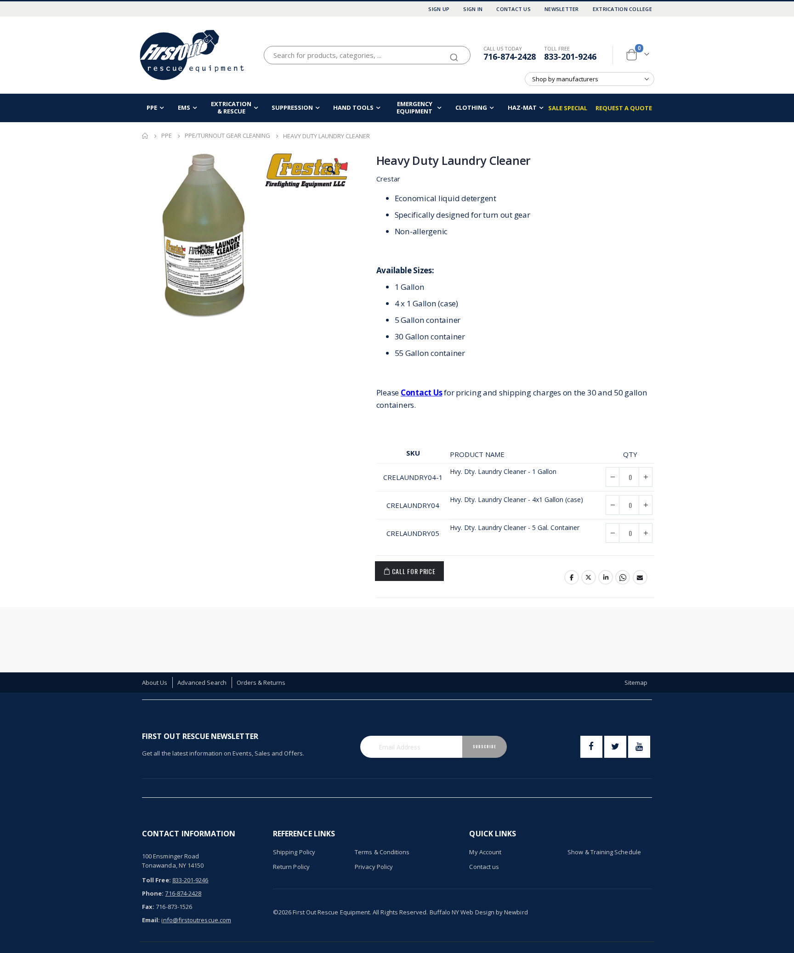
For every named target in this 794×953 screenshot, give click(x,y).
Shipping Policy (294, 852)
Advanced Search (202, 682)
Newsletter (561, 9)
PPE (166, 136)
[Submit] (454, 53)
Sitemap (635, 682)
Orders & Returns (261, 682)
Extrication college (622, 9)
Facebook (571, 577)
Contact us (484, 867)
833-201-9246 (570, 56)
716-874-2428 (509, 56)
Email (640, 577)
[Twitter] (615, 747)
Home (145, 136)
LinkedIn (605, 577)
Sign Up (438, 9)
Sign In (472, 9)
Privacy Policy (374, 867)
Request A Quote (624, 108)
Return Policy (291, 867)
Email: (151, 920)
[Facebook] (591, 747)
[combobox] (367, 55)
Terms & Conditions (382, 852)
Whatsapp (622, 577)
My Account (485, 852)
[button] (331, 170)
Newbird (515, 912)
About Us (155, 682)
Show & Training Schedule (604, 852)
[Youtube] (639, 747)
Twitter (588, 577)
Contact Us (513, 9)
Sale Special (567, 108)
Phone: (153, 893)
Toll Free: (156, 880)
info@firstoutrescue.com (196, 920)
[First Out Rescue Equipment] (192, 54)
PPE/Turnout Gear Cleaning (227, 136)
